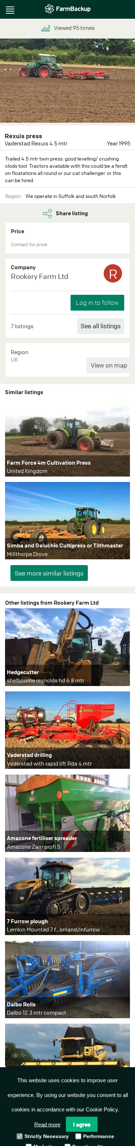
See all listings (101, 326)
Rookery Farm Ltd (39, 276)
